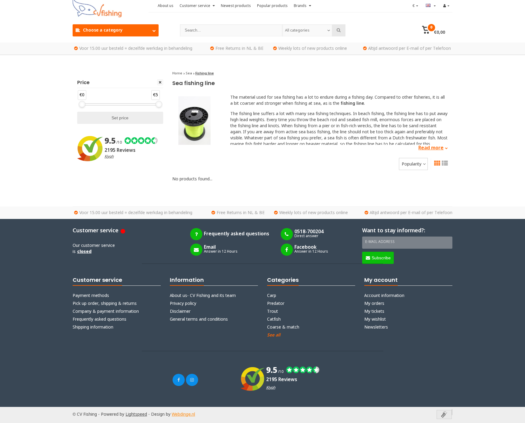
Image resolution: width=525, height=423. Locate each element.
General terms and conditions (199, 319)
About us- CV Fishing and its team (203, 295)
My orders (374, 303)
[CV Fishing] (111, 9)
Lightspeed (136, 414)
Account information (384, 295)
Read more (431, 148)
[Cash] (444, 415)
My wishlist (375, 319)
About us (165, 6)
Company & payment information (106, 311)
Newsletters (376, 327)
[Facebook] (179, 380)
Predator (275, 303)
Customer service (195, 6)
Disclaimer (180, 311)
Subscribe (381, 257)
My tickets (374, 311)
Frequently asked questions (99, 319)
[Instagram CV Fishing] (192, 380)
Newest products (236, 6)
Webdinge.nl (183, 414)
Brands (300, 6)
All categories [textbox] (297, 30)
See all (273, 335)
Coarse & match (283, 327)
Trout (272, 311)
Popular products (272, 6)
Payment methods (91, 295)
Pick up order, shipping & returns (105, 303)
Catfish (274, 319)
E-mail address (380, 242)
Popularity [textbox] (411, 164)
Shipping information (93, 327)
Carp (271, 295)
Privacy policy (183, 303)
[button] (433, 30)
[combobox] (307, 30)
